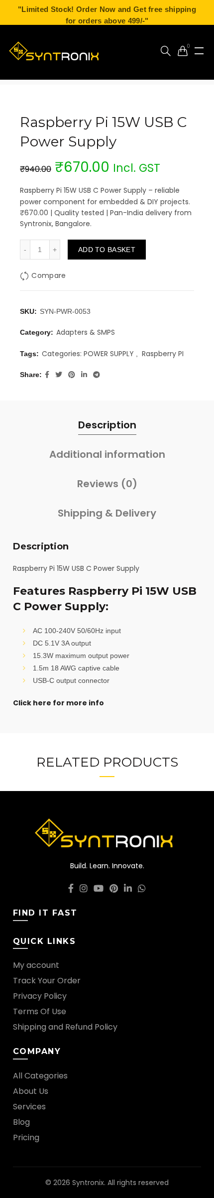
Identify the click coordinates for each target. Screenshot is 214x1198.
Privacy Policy (40, 996)
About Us (30, 1091)
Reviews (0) (107, 484)
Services (29, 1106)
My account (36, 965)
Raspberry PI (163, 354)
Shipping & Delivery (107, 513)
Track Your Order (47, 980)
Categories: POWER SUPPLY (88, 354)
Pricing (26, 1137)
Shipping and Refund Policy (65, 1027)
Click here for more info (58, 703)
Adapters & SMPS (85, 332)
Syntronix (88, 1183)
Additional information (107, 454)
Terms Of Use (39, 1011)
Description (107, 425)
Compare (48, 275)
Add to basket (106, 250)
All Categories (40, 1075)
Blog (21, 1122)
